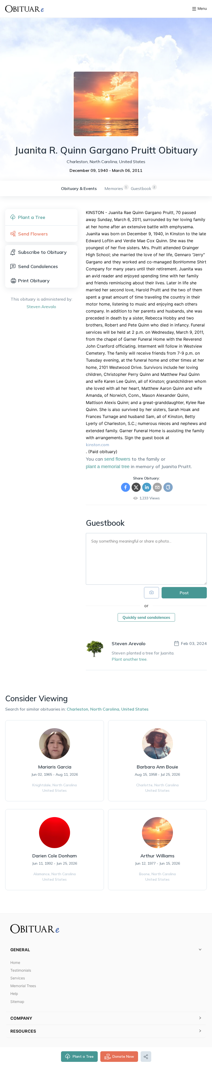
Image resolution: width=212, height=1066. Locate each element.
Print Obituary (34, 281)
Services (17, 978)
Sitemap (17, 1001)
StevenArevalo (41, 306)
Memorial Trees (23, 986)
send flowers (117, 459)
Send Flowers (33, 234)
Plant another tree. (129, 659)
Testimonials (20, 970)
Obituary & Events (79, 188)
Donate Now (123, 1056)
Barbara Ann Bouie (157, 767)
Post (184, 592)
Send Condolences (38, 266)
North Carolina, (105, 709)
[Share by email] (157, 487)
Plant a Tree (83, 1056)
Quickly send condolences (146, 617)
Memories (113, 188)
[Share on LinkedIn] (146, 487)
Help (14, 993)
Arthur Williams (157, 856)
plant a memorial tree (108, 466)
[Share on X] (136, 487)
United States (134, 709)
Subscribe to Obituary (42, 252)
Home (15, 962)
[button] (106, 949)
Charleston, (78, 709)
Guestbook (141, 188)
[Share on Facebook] (125, 487)
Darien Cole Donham (54, 856)
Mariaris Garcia (54, 767)
